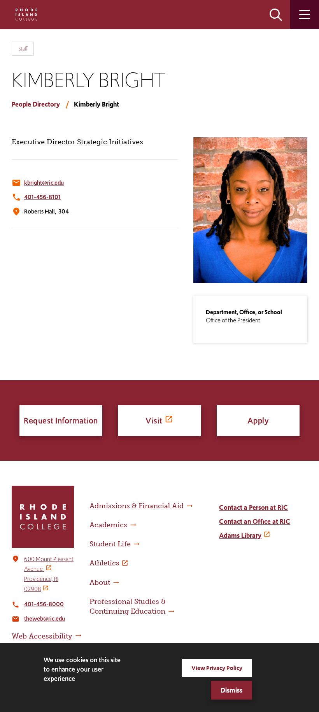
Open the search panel (276, 14)
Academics (108, 525)
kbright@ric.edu (44, 182)
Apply (258, 420)
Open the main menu (304, 14)
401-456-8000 (44, 604)
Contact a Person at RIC (253, 507)
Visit (154, 420)
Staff (22, 48)
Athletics (104, 563)
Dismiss (231, 690)
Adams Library (240, 535)
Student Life (110, 544)
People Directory (36, 104)
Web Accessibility (42, 636)
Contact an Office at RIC (254, 521)
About (99, 582)
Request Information (61, 420)
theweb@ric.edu (44, 618)
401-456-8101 (42, 197)
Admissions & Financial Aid (136, 506)
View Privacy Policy (216, 668)
